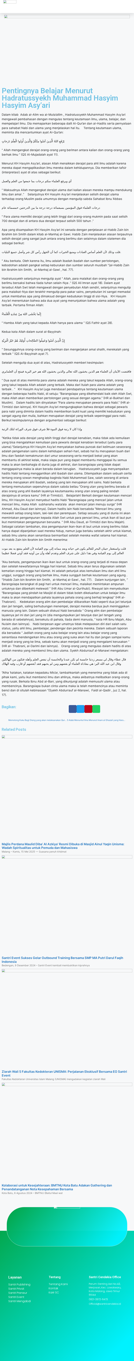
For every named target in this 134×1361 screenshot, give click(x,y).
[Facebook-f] (78, 1236)
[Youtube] (67, 1236)
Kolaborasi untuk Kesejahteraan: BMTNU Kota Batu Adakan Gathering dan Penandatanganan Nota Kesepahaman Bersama (57, 1187)
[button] (96, 6)
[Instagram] (55, 1236)
